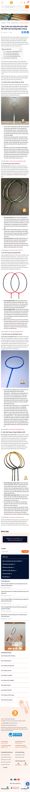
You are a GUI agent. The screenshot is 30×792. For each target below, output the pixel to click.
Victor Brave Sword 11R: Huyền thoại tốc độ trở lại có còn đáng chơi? (15, 592)
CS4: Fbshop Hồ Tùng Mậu (7, 680)
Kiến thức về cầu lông (7, 567)
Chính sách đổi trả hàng (6, 757)
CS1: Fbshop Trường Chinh (7, 665)
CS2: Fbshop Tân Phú (6, 670)
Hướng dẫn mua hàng (20, 754)
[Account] (24, 2)
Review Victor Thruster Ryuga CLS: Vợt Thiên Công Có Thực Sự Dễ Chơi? (14, 615)
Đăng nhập (13, 538)
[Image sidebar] (15, 636)
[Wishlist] (21, 2)
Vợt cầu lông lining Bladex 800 (16, 331)
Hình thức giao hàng (19, 757)
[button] (27, 784)
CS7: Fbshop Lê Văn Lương (7, 695)
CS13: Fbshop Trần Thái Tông (8, 655)
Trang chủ (3, 22)
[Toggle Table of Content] (19, 49)
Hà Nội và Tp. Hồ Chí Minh (21, 747)
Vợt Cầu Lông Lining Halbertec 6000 (17, 161)
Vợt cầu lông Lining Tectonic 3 (16, 250)
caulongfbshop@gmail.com (9, 725)
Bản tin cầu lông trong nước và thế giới (11, 561)
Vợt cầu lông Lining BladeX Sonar (16, 429)
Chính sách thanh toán (6, 762)
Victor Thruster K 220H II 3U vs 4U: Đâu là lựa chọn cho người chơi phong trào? (14, 584)
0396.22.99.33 (18, 743)
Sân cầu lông (5, 576)
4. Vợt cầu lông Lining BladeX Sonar (12, 56)
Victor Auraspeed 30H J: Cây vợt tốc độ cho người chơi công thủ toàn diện (14, 607)
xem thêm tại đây (24, 525)
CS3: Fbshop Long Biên (6, 675)
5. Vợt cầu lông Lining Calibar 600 (10, 57)
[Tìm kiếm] (27, 6)
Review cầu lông (14, 22)
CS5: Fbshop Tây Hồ (6, 685)
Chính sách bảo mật (5, 764)
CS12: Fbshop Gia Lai (6, 660)
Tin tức (8, 22)
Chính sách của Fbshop (8, 564)
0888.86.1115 (4, 747)
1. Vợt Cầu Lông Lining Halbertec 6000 (13, 51)
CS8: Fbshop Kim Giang (6, 700)
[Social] (11, 780)
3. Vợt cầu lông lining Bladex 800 (12, 54)
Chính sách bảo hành (5, 754)
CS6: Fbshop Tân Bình (6, 690)
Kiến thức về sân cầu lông (8, 570)
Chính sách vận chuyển (6, 759)
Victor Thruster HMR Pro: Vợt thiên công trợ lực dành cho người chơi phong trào (14, 600)
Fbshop (12, 77)
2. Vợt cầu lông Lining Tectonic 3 (12, 53)
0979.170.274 (4, 743)
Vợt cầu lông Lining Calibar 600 (16, 517)
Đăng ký (21, 538)
